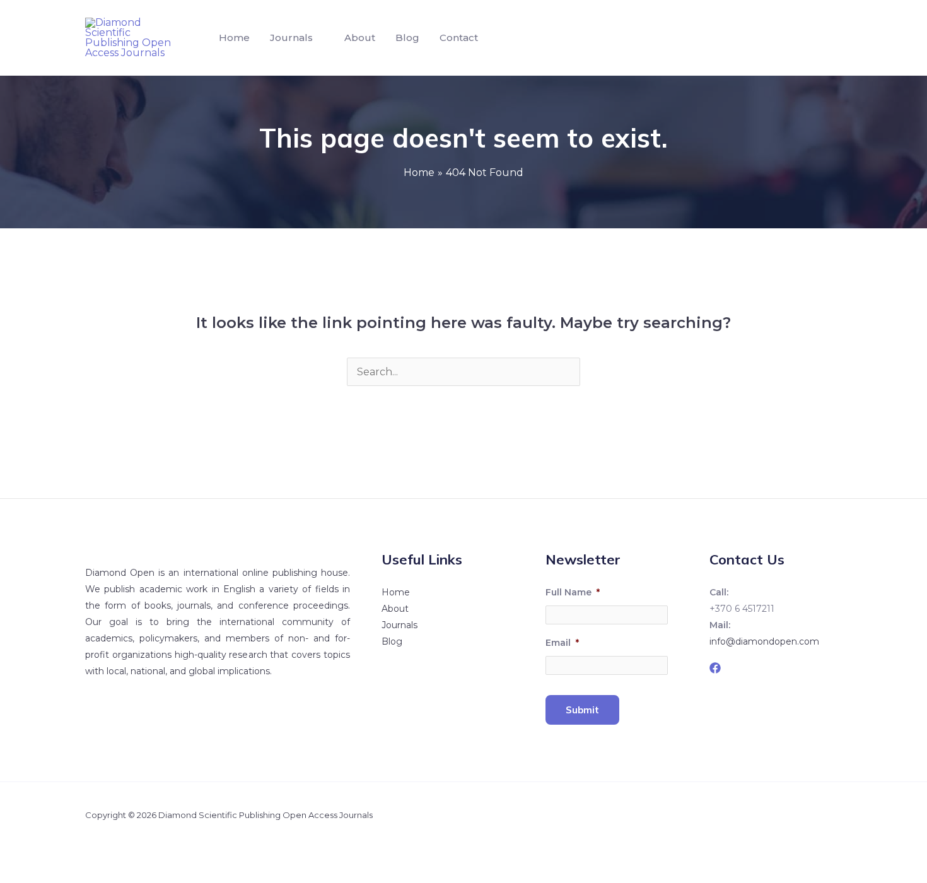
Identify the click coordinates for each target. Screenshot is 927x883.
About (359, 38)
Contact (459, 38)
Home (234, 38)
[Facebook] (715, 668)
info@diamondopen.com (764, 641)
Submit (582, 710)
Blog (407, 38)
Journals (291, 38)
